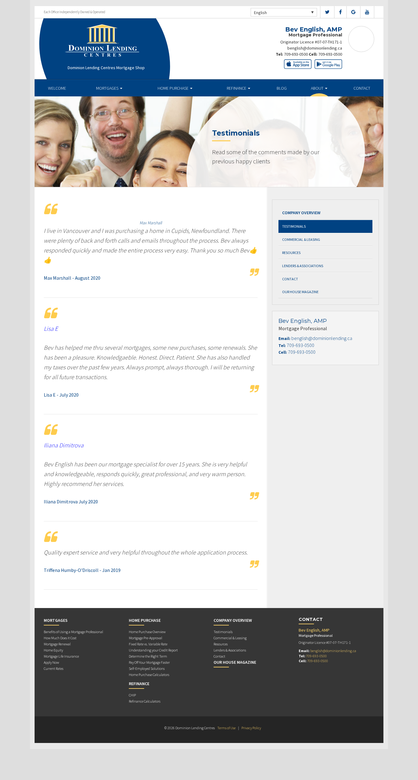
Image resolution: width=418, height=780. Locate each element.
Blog (282, 88)
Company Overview (301, 212)
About (317, 88)
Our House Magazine (300, 291)
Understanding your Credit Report (153, 650)
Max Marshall (151, 223)
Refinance (237, 88)
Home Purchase (173, 88)
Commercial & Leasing (301, 239)
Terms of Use (226, 728)
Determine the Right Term (148, 656)
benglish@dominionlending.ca (314, 48)
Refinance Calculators (144, 701)
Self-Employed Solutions (147, 668)
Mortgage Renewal (57, 644)
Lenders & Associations (302, 265)
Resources (291, 252)
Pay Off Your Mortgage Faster (149, 662)
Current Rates (53, 668)
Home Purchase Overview (147, 631)
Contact (361, 88)
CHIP (132, 695)
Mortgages (107, 88)
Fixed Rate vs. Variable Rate (148, 644)
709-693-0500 (296, 54)
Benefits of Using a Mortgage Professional (73, 631)
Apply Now (51, 662)
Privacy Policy (251, 728)
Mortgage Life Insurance (61, 656)
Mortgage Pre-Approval (145, 638)
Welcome (57, 88)
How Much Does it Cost (60, 638)
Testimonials (294, 226)
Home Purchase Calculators (149, 674)
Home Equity (53, 650)
